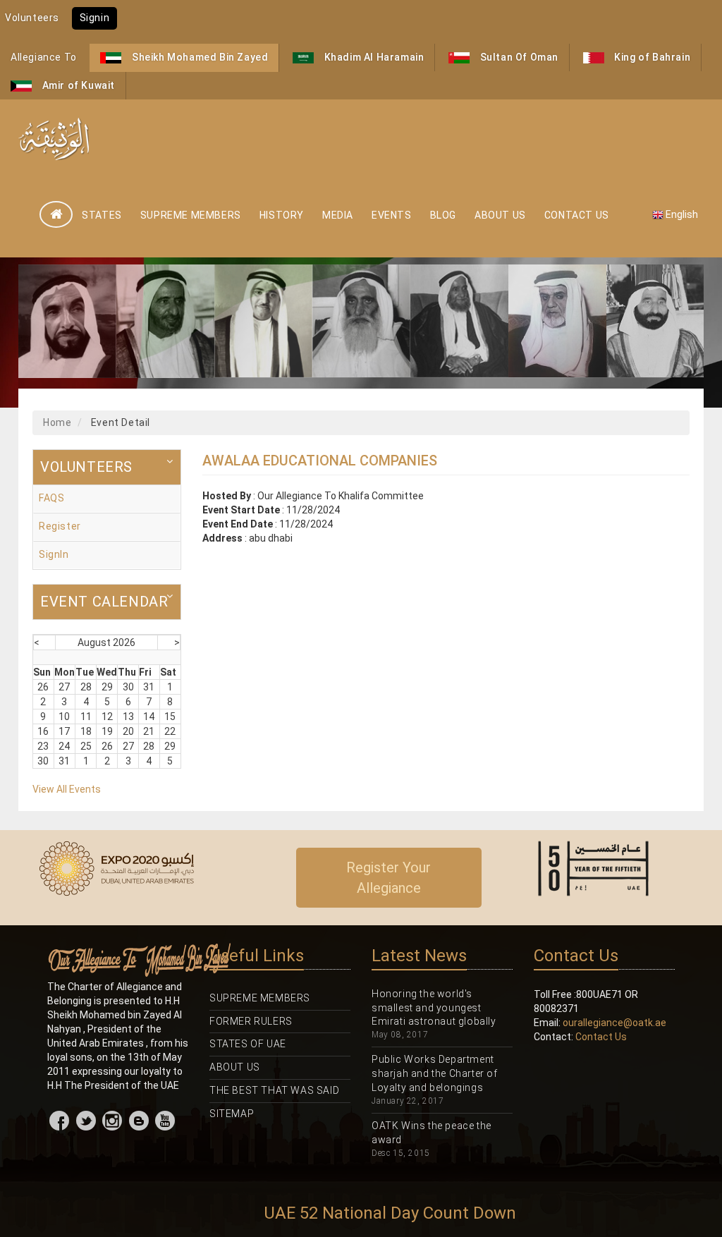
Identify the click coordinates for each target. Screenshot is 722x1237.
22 (170, 731)
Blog (443, 215)
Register (60, 526)
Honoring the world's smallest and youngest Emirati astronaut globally (434, 1008)
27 (64, 687)
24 (64, 746)
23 (43, 746)
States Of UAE (247, 1043)
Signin (95, 17)
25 (86, 746)
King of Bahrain (651, 57)
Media (337, 215)
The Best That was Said (274, 1090)
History (281, 215)
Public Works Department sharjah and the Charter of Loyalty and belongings (435, 1073)
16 (43, 731)
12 (107, 716)
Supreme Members (190, 215)
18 (86, 731)
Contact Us (576, 215)
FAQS (51, 498)
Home (57, 422)
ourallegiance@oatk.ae (614, 1022)
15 (170, 716)
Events (392, 215)
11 (86, 716)
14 (148, 716)
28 (86, 687)
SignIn (54, 554)
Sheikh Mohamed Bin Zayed (198, 57)
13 (128, 716)
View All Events (66, 789)
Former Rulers (251, 1021)
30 (128, 687)
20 (128, 731)
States (102, 215)
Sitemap (231, 1113)
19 (107, 731)
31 (148, 687)
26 (43, 687)
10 (64, 716)
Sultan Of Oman (517, 57)
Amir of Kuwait (77, 85)
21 (148, 731)
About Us (500, 215)
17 (64, 731)
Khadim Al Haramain (373, 57)
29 (107, 687)
